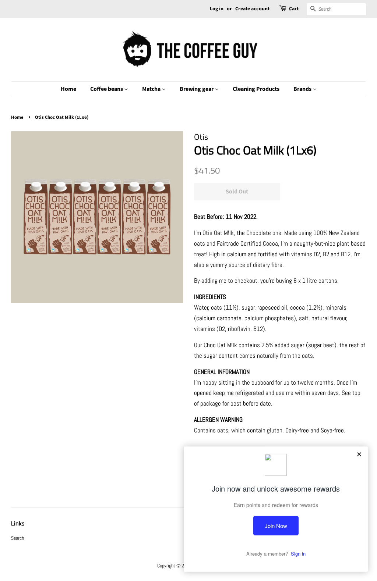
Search (17, 538)
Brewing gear (197, 89)
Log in (216, 9)
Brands (303, 89)
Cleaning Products (256, 89)
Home (68, 89)
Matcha (152, 89)
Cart (294, 9)
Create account (252, 9)
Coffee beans (107, 89)
